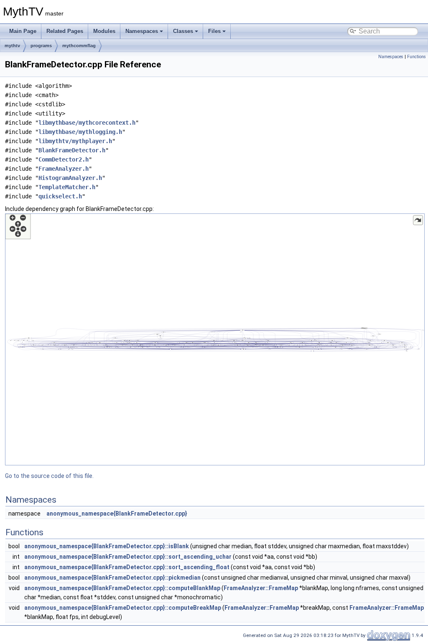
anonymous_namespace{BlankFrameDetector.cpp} (116, 513)
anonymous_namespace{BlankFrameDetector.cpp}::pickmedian (112, 577)
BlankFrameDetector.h (71, 150)
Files (214, 31)
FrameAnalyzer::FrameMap (261, 588)
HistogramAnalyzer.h (70, 178)
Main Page (22, 31)
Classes (183, 31)
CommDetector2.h (63, 159)
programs (41, 45)
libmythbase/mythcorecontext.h (86, 122)
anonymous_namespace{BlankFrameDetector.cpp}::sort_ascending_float (126, 567)
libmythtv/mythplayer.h (75, 141)
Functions (416, 56)
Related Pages (64, 31)
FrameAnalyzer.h (63, 168)
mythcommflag (79, 45)
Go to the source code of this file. (49, 476)
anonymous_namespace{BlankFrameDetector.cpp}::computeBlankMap (122, 588)
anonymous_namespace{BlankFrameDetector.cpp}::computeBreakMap (122, 607)
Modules (104, 31)
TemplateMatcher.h (66, 187)
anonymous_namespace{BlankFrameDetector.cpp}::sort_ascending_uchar (128, 556)
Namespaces (141, 31)
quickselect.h (60, 196)
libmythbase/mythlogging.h (80, 131)
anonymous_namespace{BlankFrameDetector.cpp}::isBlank (106, 546)
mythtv (12, 45)
